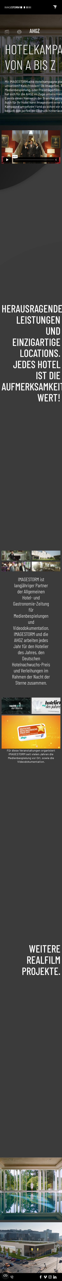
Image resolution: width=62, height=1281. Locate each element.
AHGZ (35, 30)
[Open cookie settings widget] (5, 1275)
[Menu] (54, 7)
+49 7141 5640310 (12, 1277)
